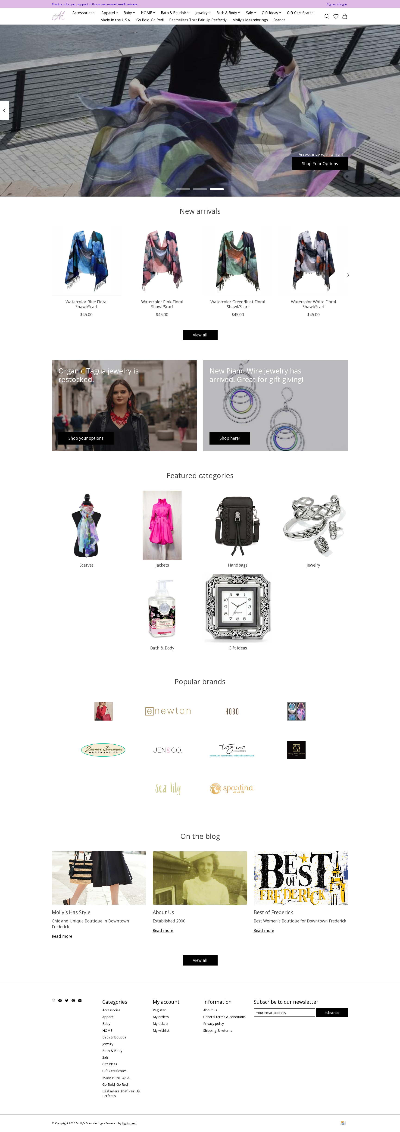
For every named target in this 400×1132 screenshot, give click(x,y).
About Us (163, 912)
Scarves (87, 565)
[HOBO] (232, 712)
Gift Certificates (300, 12)
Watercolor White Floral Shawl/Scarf (313, 304)
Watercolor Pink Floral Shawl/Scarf (162, 304)
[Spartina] (232, 789)
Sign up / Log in (337, 4)
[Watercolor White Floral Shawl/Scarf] (313, 260)
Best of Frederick (273, 912)
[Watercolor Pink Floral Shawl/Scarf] (162, 260)
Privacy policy (213, 1023)
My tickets (161, 1023)
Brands (279, 20)
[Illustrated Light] (296, 712)
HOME (107, 1030)
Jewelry (313, 565)
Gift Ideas (238, 648)
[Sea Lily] (168, 789)
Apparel (108, 1016)
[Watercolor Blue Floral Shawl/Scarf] (86, 260)
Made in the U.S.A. (115, 20)
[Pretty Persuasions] (296, 750)
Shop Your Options (320, 163)
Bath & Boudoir (114, 1037)
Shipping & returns (217, 1030)
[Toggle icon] (327, 16)
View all (200, 335)
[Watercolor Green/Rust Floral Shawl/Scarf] (237, 260)
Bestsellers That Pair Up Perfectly (198, 20)
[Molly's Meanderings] (58, 16)
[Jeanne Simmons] (104, 750)
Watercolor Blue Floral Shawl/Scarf (87, 304)
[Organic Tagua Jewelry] (232, 750)
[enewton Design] (168, 712)
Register (159, 1010)
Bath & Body (162, 648)
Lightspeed (129, 1123)
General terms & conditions (224, 1016)
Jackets (162, 565)
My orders (161, 1016)
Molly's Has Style (71, 912)
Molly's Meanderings (250, 20)
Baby (106, 1023)
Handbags (237, 565)
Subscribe (332, 1012)
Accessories (111, 1010)
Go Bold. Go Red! (150, 20)
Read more (62, 936)
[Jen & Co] (168, 750)
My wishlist (161, 1030)
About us (210, 1010)
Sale (105, 1057)
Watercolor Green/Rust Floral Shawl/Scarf (237, 304)
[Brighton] (104, 712)
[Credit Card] (343, 1123)
